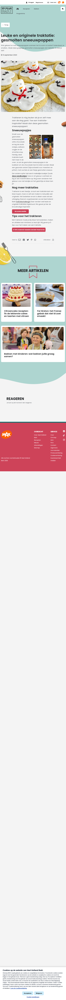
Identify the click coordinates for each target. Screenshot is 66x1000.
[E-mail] (19, 240)
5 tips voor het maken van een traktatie (29, 230)
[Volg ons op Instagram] (64, 440)
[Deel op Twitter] (28, 240)
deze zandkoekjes (19, 176)
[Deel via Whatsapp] (35, 240)
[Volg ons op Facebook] (64, 431)
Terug (6, 25)
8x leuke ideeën (20, 211)
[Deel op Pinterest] (31, 240)
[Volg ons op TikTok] (64, 436)
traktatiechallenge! (23, 202)
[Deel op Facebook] (24, 240)
